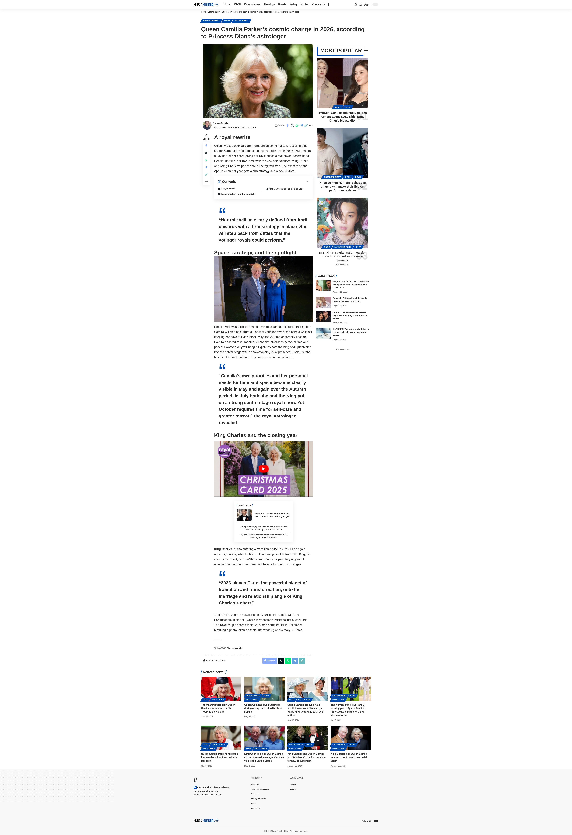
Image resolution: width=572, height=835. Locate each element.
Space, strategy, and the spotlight (238, 194)
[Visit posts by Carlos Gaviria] (207, 125)
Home (203, 12)
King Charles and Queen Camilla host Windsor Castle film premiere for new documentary (306, 757)
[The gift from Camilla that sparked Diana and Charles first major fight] (244, 515)
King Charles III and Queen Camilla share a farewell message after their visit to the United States (264, 757)
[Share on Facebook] (288, 125)
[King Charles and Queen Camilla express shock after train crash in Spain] (351, 738)
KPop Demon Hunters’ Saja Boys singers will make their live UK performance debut (342, 186)
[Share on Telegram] (301, 125)
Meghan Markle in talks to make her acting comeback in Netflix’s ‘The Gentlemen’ (351, 284)
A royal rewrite (228, 188)
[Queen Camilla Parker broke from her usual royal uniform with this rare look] (221, 738)
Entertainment (214, 12)
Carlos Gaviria (220, 123)
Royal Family (242, 20)
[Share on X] (292, 125)
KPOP (347, 107)
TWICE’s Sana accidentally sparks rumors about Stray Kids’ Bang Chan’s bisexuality (342, 116)
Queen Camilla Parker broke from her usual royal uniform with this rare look (219, 757)
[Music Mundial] (206, 4)
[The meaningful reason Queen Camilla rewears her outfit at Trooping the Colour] (221, 689)
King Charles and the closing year (286, 189)
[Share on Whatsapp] (297, 125)
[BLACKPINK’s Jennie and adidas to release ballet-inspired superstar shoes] (323, 333)
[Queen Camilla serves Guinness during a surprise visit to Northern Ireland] (264, 689)
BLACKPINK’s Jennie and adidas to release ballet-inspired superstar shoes (351, 332)
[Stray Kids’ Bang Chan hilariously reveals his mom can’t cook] (323, 302)
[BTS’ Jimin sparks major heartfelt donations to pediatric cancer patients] (342, 223)
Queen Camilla (234, 648)
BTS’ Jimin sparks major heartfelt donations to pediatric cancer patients (342, 256)
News (227, 20)
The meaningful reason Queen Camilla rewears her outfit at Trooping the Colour (218, 708)
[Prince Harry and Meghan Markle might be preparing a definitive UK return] (323, 316)
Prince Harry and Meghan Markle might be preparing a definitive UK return (350, 315)
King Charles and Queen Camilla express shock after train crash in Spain (349, 757)
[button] (329, 4)
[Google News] (376, 821)
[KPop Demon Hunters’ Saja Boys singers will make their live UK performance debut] (342, 153)
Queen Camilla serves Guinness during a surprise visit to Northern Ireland (263, 708)
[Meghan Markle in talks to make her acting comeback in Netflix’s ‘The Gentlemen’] (323, 285)
